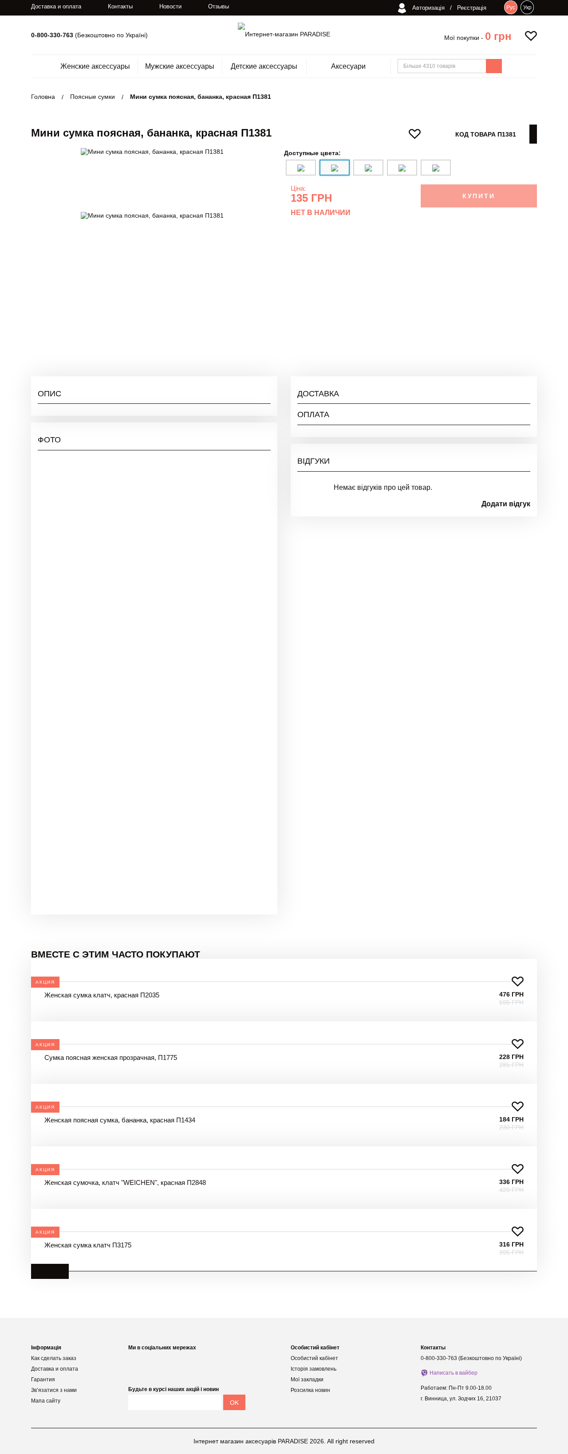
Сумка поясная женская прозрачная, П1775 (110, 1057)
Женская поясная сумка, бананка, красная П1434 (119, 1120)
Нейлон (519, 282)
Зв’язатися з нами (54, 1390)
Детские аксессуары (264, 66)
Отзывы (218, 6)
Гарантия (43, 1379)
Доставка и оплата (56, 6)
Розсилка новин (310, 1390)
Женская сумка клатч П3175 (87, 1245)
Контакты (120, 6)
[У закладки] (518, 982)
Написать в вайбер (453, 1373)
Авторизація (427, 7)
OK (234, 1402)
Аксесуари (348, 66)
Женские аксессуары (95, 66)
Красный (517, 314)
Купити (478, 195)
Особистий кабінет (314, 1358)
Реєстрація (471, 7)
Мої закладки (307, 1379)
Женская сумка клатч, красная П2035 (101, 995)
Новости (170, 6)
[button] (498, 36)
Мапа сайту (45, 1400)
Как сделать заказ (53, 1358)
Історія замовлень (313, 1369)
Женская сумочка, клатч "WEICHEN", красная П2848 (125, 1182)
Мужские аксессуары (179, 66)
